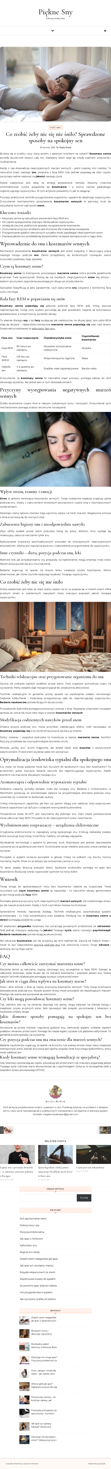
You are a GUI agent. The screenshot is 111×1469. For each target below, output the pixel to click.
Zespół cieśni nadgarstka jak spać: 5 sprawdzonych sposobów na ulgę (43, 1319)
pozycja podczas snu (47, 945)
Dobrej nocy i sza (29, 1225)
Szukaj (84, 1197)
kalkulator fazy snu (43, 328)
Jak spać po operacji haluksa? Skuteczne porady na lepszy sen (41, 1425)
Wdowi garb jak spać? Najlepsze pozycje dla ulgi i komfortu (44, 1386)
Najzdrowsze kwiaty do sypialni (37, 1279)
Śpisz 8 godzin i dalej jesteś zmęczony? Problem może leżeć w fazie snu (55, 1171)
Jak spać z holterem (31, 1238)
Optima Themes (30, 1463)
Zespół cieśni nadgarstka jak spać (39, 1258)
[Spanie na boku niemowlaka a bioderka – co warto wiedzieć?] (6, 1130)
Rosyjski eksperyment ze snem (37, 1272)
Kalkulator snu (28, 1245)
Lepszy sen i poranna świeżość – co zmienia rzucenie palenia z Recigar (16, 1171)
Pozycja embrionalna (32, 1232)
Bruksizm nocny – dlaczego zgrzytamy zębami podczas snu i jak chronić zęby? (43, 1333)
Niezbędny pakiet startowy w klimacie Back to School (44, 1346)
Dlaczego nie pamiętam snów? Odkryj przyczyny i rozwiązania (44, 1439)
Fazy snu (55, 128)
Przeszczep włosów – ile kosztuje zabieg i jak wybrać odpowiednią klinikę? (43, 1399)
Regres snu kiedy (30, 1252)
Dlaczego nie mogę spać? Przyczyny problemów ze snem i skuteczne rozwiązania (44, 1359)
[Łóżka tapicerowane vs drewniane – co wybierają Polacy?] (104, 1130)
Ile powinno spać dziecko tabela (38, 1285)
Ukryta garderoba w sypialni (36, 1292)
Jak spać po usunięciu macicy (37, 1265)
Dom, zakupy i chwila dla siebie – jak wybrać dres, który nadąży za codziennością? (43, 1372)
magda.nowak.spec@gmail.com (60, 1114)
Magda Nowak (65, 147)
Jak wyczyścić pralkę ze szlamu (38, 1299)
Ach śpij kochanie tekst (33, 1218)
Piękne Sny (55, 11)
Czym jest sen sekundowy (90, 1167)
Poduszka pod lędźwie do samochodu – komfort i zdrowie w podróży (44, 1412)
